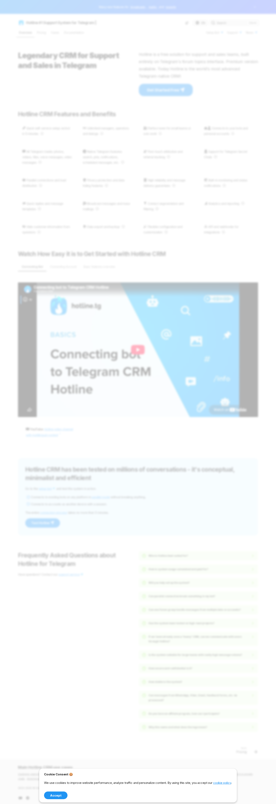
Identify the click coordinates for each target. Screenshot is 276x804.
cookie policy (222, 783)
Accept (55, 795)
